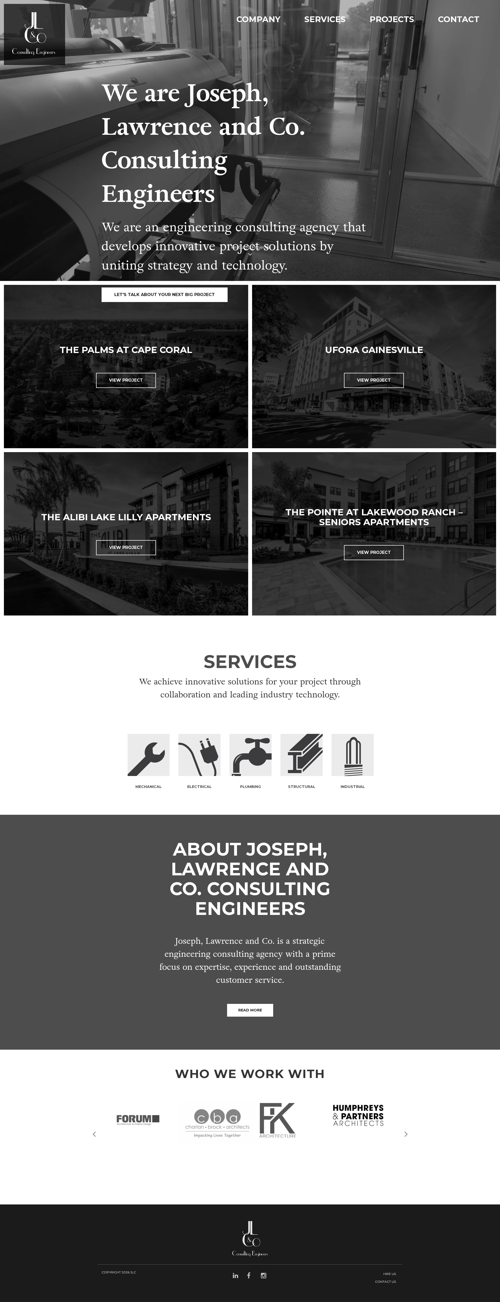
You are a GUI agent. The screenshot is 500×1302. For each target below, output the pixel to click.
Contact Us (385, 1282)
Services (325, 19)
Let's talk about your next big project (164, 294)
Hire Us (389, 1274)
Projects (392, 19)
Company (258, 19)
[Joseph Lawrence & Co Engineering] (34, 34)
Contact (458, 19)
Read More (250, 1010)
